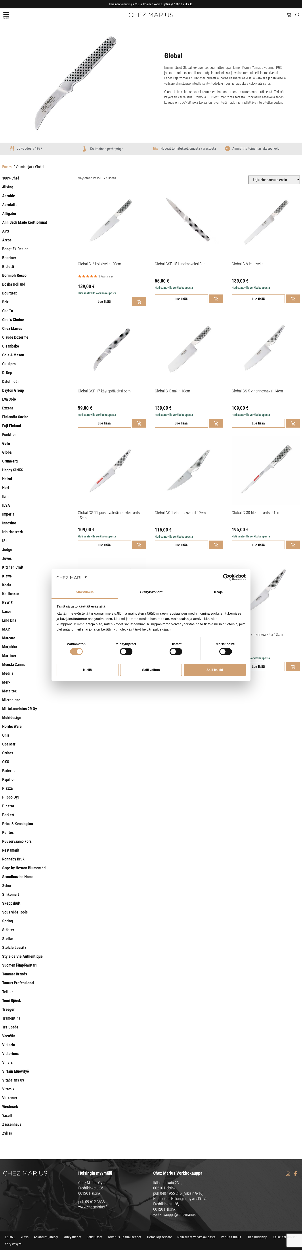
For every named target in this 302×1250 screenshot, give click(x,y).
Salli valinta (151, 670)
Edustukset (94, 1237)
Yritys (25, 1237)
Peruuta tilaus (231, 1237)
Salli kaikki (214, 670)
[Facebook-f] (295, 1173)
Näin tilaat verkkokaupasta (196, 1237)
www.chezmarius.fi (93, 1207)
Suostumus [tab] (85, 592)
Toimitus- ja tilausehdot (124, 1237)
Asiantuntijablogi (46, 1237)
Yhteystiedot (72, 1237)
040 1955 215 (171, 1193)
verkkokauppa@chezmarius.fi (176, 1214)
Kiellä (87, 670)
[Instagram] (287, 1173)
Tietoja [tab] (217, 592)
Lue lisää (104, 302)
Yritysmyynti (13, 1244)
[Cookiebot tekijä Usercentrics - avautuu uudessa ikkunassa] (226, 577)
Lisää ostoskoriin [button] (139, 301)
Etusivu (7, 167)
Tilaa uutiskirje (257, 1237)
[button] (6, 15)
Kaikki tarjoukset (285, 1237)
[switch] (126, 651)
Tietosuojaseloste (159, 1237)
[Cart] (291, 14)
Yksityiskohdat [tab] (151, 592)
